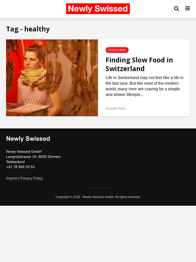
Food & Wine (117, 50)
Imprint (11, 178)
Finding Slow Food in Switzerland (139, 64)
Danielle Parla (116, 108)
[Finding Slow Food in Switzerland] (52, 77)
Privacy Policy (31, 178)
